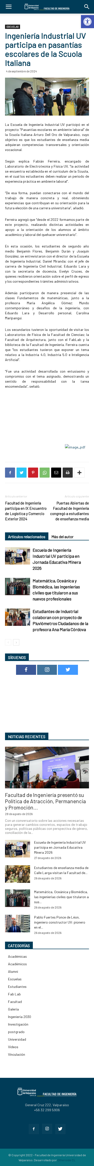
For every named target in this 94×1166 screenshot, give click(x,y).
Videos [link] (13, 1047)
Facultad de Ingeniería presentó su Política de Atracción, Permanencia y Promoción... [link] (45, 801)
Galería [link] (13, 1009)
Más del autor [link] (62, 536)
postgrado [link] (16, 1032)
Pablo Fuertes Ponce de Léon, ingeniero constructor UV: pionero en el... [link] (59, 922)
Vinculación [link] (16, 1054)
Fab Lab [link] (14, 994)
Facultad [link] (15, 1001)
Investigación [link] (18, 1024)
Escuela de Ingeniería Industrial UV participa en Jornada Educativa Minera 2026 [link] (60, 847)
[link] (87, 21)
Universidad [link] (17, 1039)
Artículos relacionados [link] (26, 536)
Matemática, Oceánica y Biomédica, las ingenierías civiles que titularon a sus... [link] (61, 897)
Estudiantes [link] (17, 986)
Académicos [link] (17, 964)
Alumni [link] (13, 971)
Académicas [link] (17, 956)
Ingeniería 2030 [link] (19, 1017)
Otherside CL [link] (66, 1160)
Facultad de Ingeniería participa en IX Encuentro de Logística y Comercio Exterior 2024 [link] (26, 511)
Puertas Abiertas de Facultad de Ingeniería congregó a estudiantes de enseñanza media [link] (69, 511)
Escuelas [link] (13, 26)
